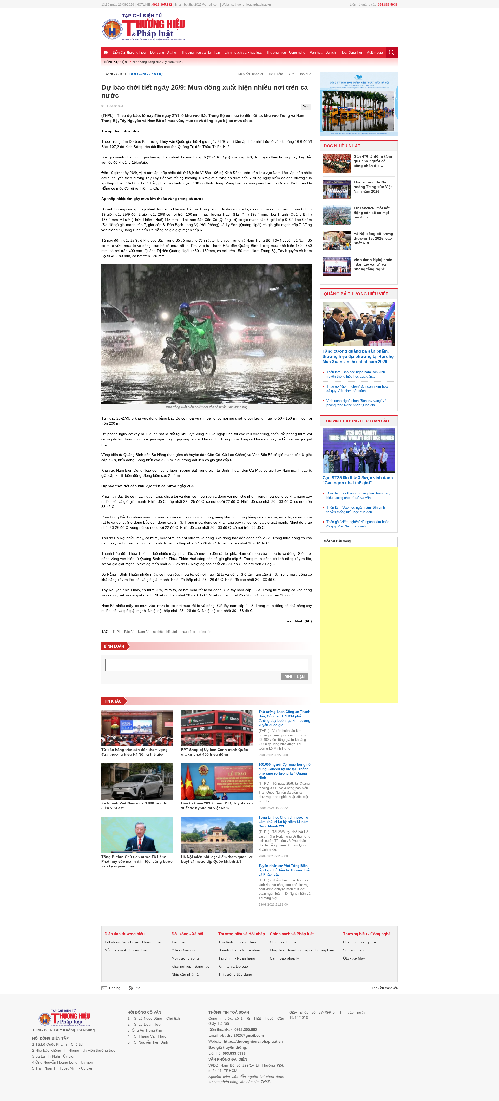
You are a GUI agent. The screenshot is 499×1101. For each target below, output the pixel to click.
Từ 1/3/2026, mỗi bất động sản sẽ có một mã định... (372, 212)
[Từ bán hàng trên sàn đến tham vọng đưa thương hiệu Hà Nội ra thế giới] (137, 728)
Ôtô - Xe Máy (354, 958)
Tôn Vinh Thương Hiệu (237, 942)
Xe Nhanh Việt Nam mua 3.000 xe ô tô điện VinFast (134, 805)
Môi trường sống (185, 958)
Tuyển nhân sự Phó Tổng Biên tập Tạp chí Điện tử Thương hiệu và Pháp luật (285, 870)
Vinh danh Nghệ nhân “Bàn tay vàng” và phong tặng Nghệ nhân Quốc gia (356, 403)
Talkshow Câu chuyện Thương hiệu (133, 942)
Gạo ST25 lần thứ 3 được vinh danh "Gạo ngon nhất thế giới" (358, 480)
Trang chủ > (114, 74)
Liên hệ (114, 988)
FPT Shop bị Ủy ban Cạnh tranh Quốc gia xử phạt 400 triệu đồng (214, 752)
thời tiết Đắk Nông (337, 541)
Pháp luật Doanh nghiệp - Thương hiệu (302, 950)
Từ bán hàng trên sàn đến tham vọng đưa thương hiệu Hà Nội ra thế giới (134, 752)
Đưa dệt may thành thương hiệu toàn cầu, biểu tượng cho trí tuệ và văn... (358, 495)
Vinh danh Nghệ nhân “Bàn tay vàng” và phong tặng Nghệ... (373, 264)
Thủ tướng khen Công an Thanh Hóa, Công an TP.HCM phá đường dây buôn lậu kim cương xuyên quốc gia (284, 718)
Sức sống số (353, 950)
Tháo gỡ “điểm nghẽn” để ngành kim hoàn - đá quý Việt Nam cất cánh (358, 388)
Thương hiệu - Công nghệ (285, 52)
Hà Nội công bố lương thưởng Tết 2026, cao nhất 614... (373, 238)
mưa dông (188, 632)
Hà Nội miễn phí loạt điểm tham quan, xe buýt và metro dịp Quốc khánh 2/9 (217, 859)
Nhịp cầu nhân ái (250, 74)
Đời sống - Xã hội (163, 52)
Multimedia (374, 52)
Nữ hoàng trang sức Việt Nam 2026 (158, 62)
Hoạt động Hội (351, 52)
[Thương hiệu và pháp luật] (64, 1018)
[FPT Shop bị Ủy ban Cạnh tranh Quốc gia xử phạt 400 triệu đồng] (217, 728)
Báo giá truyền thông (227, 1047)
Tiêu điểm (275, 74)
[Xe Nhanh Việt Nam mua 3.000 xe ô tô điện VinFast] (137, 781)
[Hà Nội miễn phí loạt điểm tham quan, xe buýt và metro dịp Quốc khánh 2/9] (217, 835)
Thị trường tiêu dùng (235, 974)
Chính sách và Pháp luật (243, 52)
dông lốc (205, 632)
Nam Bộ (143, 632)
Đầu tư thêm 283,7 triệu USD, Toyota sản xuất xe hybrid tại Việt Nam (217, 805)
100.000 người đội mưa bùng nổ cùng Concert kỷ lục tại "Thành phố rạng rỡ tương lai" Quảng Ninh (285, 771)
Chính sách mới (283, 942)
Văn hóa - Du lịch (323, 52)
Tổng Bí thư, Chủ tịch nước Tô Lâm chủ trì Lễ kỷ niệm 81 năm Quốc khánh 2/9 (283, 821)
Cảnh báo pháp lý (284, 958)
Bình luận (295, 677)
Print (306, 107)
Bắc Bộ (129, 632)
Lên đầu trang (382, 988)
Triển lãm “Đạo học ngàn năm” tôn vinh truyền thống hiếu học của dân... (355, 374)
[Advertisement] (359, 625)
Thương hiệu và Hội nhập (200, 52)
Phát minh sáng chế (359, 942)
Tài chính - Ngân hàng (236, 958)
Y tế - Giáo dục (299, 74)
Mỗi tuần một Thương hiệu (126, 950)
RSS (137, 988)
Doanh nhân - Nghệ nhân (239, 950)
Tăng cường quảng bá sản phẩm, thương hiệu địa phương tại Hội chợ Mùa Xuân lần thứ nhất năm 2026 (358, 356)
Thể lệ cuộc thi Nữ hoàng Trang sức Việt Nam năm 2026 (373, 187)
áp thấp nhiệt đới (165, 632)
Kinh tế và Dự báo (233, 966)
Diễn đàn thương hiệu (129, 52)
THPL (117, 632)
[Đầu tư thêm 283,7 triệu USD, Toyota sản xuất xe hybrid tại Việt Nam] (217, 781)
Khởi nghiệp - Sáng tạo (190, 966)
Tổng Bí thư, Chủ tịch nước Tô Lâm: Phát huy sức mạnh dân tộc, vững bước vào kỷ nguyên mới (137, 861)
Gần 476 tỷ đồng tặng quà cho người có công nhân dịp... (373, 161)
